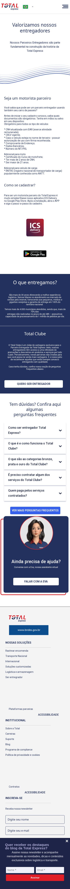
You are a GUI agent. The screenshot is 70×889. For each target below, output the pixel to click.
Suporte (9, 739)
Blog (7, 744)
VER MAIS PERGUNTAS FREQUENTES (35, 510)
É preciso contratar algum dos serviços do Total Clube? (29, 477)
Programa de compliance (18, 749)
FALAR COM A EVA (36, 581)
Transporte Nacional (16, 656)
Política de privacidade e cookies (22, 755)
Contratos (14, 786)
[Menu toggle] (64, 7)
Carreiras (10, 733)
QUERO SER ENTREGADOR (33, 383)
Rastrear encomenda (16, 650)
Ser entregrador (14, 677)
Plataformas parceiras (21, 709)
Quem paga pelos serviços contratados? (26, 493)
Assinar (35, 877)
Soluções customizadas (18, 666)
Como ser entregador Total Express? (27, 430)
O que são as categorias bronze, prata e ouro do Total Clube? (30, 461)
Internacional (12, 661)
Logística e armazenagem (19, 672)
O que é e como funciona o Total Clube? (30, 446)
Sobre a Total (12, 728)
